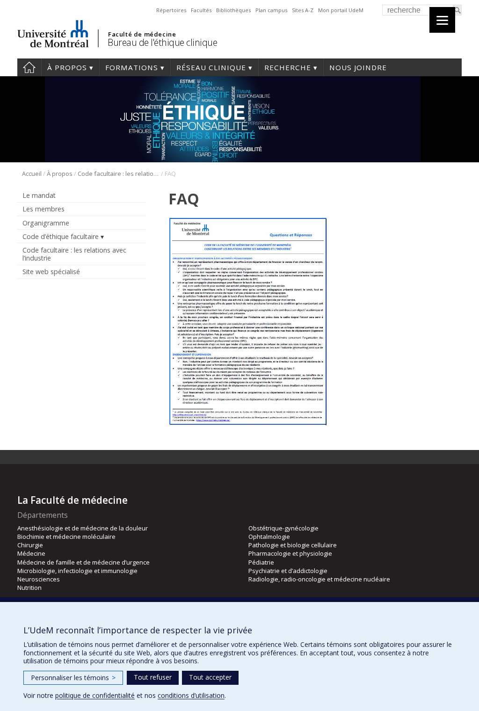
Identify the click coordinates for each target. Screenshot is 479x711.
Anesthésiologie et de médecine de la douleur (82, 528)
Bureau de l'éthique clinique (162, 42)
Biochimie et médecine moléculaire (66, 536)
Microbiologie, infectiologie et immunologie (77, 570)
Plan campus (271, 10)
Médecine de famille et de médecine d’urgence (83, 562)
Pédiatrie (261, 562)
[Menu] (442, 20)
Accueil (29, 67)
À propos (67, 67)
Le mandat (39, 195)
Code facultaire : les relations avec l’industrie (119, 173)
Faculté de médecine (142, 34)
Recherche (287, 67)
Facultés (201, 10)
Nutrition (29, 587)
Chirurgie (30, 545)
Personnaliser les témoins (73, 677)
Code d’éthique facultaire (60, 236)
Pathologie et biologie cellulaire (292, 545)
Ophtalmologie (269, 536)
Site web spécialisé (51, 271)
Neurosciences (38, 579)
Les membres (43, 208)
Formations (131, 67)
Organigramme (45, 222)
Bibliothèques (233, 10)
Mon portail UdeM (340, 10)
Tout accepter (210, 677)
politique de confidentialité (95, 695)
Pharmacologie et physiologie (290, 553)
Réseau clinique (211, 67)
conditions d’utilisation (191, 695)
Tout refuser (153, 677)
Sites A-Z (302, 10)
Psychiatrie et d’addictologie (287, 570)
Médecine (31, 553)
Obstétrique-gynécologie (283, 528)
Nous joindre (358, 67)
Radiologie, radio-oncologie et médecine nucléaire (319, 579)
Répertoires (171, 10)
